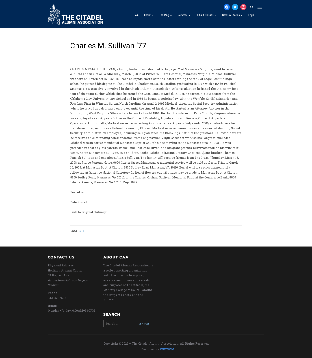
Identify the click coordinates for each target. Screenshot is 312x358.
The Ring (164, 15)
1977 (81, 230)
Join (136, 15)
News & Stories (231, 15)
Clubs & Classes (205, 15)
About (147, 15)
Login (251, 15)
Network (182, 15)
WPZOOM (167, 349)
